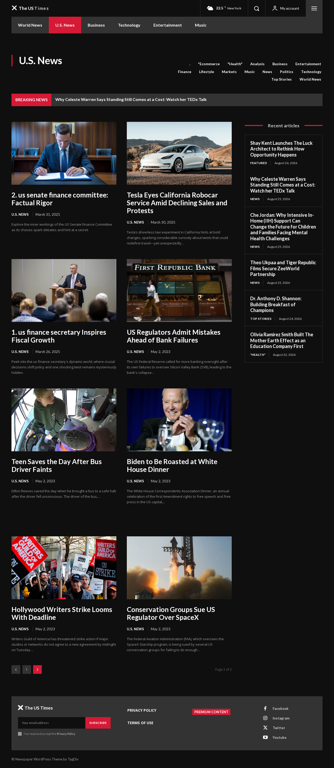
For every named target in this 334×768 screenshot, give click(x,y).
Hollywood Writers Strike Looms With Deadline (61, 613)
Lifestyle (206, 71)
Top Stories (281, 79)
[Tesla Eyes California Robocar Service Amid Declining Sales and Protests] (179, 153)
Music (249, 71)
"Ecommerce (209, 64)
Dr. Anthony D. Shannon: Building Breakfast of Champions (275, 304)
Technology (311, 71)
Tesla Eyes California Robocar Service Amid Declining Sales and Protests (177, 203)
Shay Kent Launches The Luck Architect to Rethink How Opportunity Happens (281, 149)
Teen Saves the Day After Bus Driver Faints (56, 465)
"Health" (235, 64)
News (267, 71)
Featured (258, 163)
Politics (286, 71)
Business (280, 64)
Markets (229, 71)
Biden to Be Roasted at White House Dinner (172, 465)
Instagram (281, 718)
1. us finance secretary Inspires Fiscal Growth (58, 336)
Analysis (257, 64)
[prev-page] (15, 669)
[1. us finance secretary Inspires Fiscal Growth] (63, 290)
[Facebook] (265, 708)
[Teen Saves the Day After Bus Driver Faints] (63, 419)
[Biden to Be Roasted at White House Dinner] (179, 419)
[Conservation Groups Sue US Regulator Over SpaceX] (179, 567)
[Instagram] (265, 718)
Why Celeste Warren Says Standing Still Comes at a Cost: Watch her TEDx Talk (131, 99)
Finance (184, 71)
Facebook (280, 708)
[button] (256, 8)
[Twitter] (265, 728)
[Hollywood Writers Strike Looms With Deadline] (63, 567)
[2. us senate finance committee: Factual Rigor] (63, 153)
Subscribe (98, 723)
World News (310, 79)
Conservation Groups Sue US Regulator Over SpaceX (171, 613)
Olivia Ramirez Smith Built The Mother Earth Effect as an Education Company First (281, 340)
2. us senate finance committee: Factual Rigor (59, 199)
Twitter (279, 728)
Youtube (280, 737)
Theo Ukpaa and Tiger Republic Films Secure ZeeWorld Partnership (283, 268)
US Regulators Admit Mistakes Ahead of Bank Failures (173, 336)
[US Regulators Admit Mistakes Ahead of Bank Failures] (179, 290)
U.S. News (20, 214)
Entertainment (308, 64)
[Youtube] (265, 737)
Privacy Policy (66, 733)
